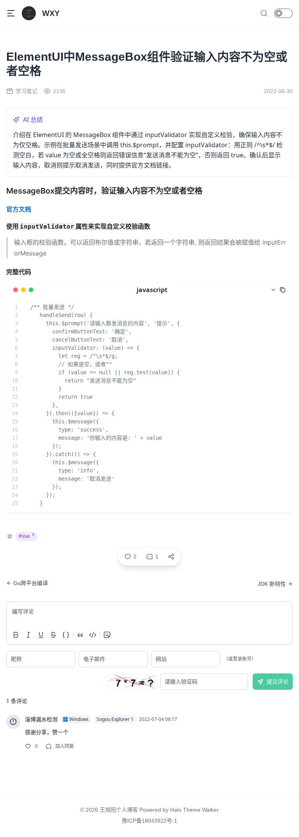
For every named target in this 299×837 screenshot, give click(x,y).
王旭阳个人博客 (119, 810)
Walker (210, 810)
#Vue (26, 536)
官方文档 (18, 209)
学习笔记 (26, 91)
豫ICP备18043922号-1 (149, 821)
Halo (175, 810)
